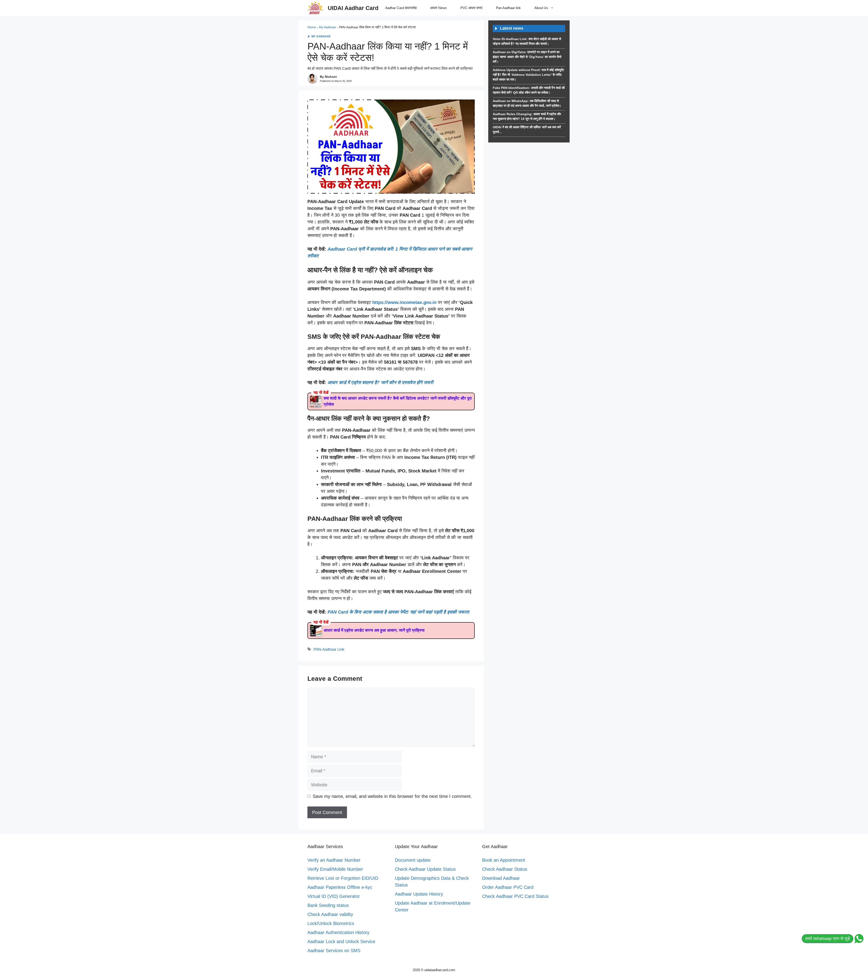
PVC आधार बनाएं (471, 8)
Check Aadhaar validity (330, 914)
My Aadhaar (327, 27)
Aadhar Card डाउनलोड (401, 8)
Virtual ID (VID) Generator (333, 896)
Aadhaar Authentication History (338, 932)
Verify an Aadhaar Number (334, 860)
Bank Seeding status (328, 905)
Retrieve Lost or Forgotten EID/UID (342, 878)
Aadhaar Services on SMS (333, 950)
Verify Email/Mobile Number (335, 869)
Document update (413, 860)
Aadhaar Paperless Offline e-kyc (339, 887)
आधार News (438, 8)
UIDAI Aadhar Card (353, 8)
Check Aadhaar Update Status (425, 869)
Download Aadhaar (501, 878)
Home (311, 27)
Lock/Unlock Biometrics (330, 923)
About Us (541, 8)
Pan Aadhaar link (508, 8)
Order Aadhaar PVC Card (507, 887)
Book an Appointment (503, 860)
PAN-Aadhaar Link (329, 649)
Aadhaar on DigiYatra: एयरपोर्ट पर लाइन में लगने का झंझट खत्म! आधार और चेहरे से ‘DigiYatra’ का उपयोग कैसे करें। (527, 56)
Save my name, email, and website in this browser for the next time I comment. (392, 796)
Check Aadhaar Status (504, 869)
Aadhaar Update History (419, 894)
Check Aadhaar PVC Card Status (515, 896)
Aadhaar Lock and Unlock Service (341, 941)
